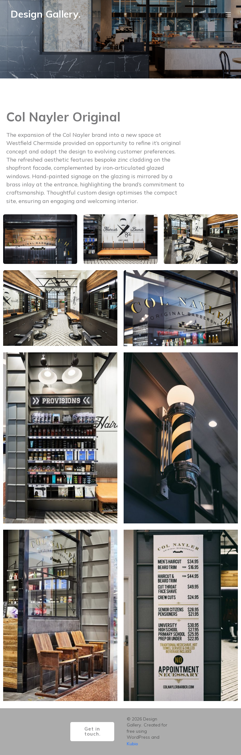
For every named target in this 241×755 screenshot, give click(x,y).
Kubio (132, 744)
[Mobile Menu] (228, 14)
